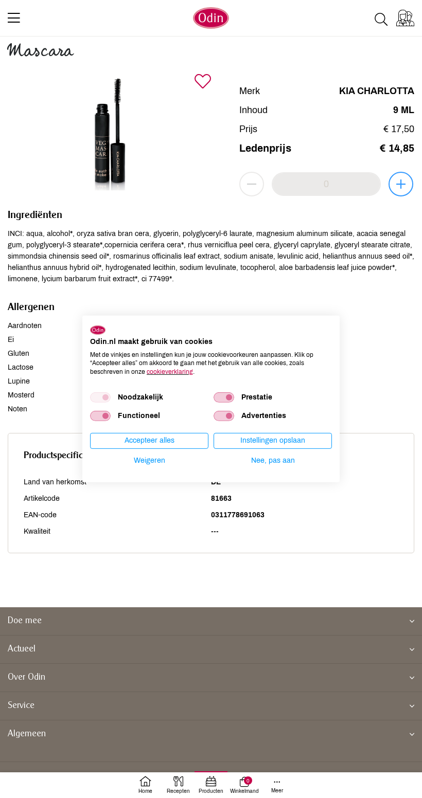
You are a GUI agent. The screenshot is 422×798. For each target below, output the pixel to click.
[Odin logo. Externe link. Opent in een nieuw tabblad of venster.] (98, 330)
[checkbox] (100, 397)
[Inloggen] (405, 18)
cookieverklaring (170, 371)
